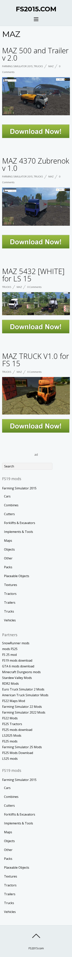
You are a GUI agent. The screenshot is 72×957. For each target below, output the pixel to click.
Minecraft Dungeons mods (21, 672)
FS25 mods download (17, 730)
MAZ (51, 66)
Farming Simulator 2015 (17, 66)
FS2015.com (36, 948)
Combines (11, 505)
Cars (7, 496)
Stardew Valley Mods (17, 678)
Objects (9, 549)
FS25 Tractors (12, 724)
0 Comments (34, 287)
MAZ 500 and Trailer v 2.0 (35, 54)
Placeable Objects (16, 576)
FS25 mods (9, 741)
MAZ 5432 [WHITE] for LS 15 (33, 274)
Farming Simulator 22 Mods (22, 707)
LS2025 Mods (11, 735)
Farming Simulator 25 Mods (22, 747)
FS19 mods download (17, 660)
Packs (8, 567)
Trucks (38, 66)
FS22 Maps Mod (13, 701)
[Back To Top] (36, 935)
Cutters (9, 514)
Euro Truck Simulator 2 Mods (23, 689)
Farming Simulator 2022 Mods (23, 712)
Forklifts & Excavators (19, 523)
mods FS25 (9, 649)
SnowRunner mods (15, 643)
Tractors (10, 594)
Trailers (9, 602)
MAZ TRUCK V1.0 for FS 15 (35, 359)
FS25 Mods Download (17, 753)
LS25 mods (10, 758)
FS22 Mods (10, 718)
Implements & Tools (18, 532)
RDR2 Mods (10, 683)
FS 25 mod (9, 655)
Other (8, 558)
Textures (10, 585)
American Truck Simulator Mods (25, 695)
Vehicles (10, 620)
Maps (8, 540)
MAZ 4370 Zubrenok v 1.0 (35, 164)
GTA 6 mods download (18, 666)
